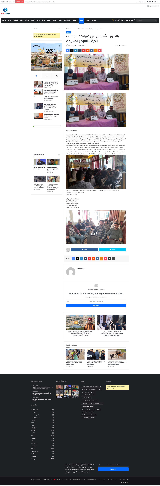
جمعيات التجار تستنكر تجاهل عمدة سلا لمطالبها (51, 98)
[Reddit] (88, 50)
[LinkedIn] (76, 50)
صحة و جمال (37, 417)
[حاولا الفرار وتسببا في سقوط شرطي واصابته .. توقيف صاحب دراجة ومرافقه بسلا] (96, 354)
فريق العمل (109, 479)
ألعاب (35, 412)
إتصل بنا (94, 20)
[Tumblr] (80, 50)
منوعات (34, 453)
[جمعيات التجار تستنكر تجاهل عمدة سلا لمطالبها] (38, 99)
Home (4, 20)
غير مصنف (34, 443)
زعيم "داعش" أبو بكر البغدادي (88, 409)
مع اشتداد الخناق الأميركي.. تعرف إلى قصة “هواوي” (51, 91)
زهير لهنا (98, 409)
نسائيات (27, 20)
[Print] (113, 258)
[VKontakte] (92, 50)
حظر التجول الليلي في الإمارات (95, 403)
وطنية (21, 20)
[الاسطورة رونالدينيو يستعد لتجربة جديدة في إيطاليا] (53, 162)
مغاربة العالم (67, 20)
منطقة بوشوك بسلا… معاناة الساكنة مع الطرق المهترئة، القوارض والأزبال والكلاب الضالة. (117, 362)
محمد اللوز (92, 417)
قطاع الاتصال (85, 417)
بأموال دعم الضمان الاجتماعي (88, 394)
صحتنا (43, 20)
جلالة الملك (84, 403)
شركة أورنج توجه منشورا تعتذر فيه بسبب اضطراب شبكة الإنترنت (51, 116)
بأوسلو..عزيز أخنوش (86, 397)
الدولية (60, 20)
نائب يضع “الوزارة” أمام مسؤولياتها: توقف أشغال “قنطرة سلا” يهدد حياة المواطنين (50, 107)
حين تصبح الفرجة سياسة (40, 167)
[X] (72, 50)
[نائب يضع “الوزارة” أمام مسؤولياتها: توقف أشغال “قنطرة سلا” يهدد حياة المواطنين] (38, 106)
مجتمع (81, 20)
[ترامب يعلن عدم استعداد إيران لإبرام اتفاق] (59, 387)
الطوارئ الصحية (92, 389)
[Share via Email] (109, 258)
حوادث (48, 20)
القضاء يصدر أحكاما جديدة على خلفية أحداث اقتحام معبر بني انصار (40, 186)
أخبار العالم (35, 409)
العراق (99, 389)
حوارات (54, 20)
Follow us (108, 381)
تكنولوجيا (16, 20)
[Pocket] (100, 50)
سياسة (9, 20)
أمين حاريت (84, 389)
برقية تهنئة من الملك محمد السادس (89, 400)
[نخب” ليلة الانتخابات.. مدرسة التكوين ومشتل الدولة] (59, 396)
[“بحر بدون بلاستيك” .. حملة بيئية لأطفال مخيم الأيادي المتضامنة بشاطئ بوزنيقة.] (75, 354)
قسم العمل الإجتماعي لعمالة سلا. (89, 414)
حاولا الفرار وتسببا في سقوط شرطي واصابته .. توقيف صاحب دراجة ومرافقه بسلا (96, 362)
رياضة (38, 20)
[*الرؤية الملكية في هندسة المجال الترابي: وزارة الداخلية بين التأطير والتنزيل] (38, 84)
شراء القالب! (125, 479)
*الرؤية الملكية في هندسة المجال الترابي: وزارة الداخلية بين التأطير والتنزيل (51, 84)
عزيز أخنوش (84, 411)
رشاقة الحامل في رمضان (87, 406)
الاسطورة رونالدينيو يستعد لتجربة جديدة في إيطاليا (53, 169)
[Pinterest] (84, 50)
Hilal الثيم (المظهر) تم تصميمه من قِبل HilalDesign (68, 479)
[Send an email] (75, 45)
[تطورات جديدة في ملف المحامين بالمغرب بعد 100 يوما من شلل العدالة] (75, 396)
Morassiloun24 (92, 479)
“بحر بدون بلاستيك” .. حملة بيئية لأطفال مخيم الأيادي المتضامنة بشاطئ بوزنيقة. (74, 362)
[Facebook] (68, 50)
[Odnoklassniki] (96, 50)
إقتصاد (32, 20)
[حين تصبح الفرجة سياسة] (40, 162)
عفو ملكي (92, 411)
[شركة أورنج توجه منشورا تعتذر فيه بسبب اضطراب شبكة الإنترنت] (38, 116)
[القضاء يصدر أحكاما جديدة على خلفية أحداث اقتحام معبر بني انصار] (40, 179)
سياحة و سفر (37, 415)
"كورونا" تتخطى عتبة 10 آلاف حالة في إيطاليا (91, 386)
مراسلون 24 (71, 45)
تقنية (33, 425)
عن (104, 479)
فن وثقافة (75, 20)
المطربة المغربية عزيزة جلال (88, 392)
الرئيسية (100, 479)
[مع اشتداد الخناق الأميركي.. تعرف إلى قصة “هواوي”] (38, 91)
